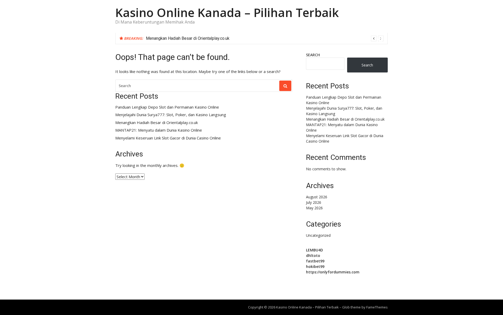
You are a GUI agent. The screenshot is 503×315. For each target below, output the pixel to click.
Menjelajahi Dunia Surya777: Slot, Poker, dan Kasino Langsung (170, 114)
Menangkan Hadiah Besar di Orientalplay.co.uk (187, 38)
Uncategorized (318, 235)
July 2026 (313, 202)
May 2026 (314, 207)
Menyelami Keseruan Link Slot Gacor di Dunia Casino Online (168, 138)
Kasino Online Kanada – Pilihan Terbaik (227, 12)
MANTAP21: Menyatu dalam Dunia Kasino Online (158, 130)
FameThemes (377, 307)
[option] (265, 38)
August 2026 (316, 196)
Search (313, 54)
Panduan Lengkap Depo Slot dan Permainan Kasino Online (167, 107)
